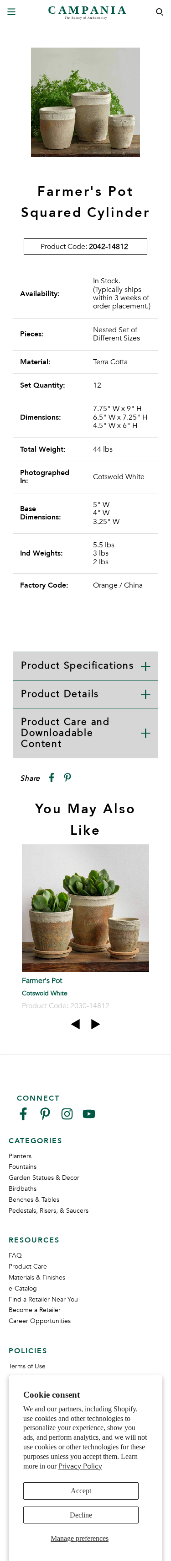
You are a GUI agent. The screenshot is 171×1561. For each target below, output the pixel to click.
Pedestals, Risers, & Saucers (48, 1210)
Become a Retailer (35, 1310)
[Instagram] (67, 1117)
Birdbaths (22, 1188)
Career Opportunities (40, 1321)
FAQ (15, 1255)
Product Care (28, 1266)
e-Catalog (23, 1288)
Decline (81, 1515)
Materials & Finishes (37, 1277)
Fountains (22, 1166)
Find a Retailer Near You (43, 1299)
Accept (81, 1491)
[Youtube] (89, 1117)
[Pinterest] (45, 1117)
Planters (20, 1156)
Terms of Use (27, 1366)
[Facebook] (23, 1117)
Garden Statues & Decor (44, 1177)
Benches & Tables (34, 1199)
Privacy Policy (80, 1466)
